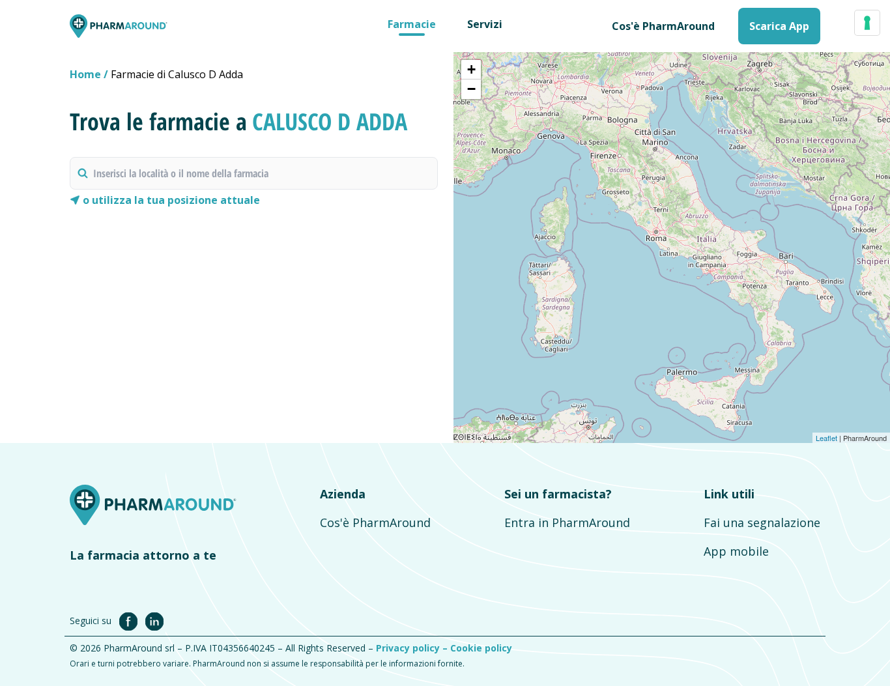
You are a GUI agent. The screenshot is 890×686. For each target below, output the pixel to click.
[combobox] (254, 173)
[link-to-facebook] (131, 620)
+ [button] (471, 69)
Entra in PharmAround (567, 522)
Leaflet (826, 438)
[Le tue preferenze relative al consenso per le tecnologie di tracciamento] (867, 22)
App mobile (736, 551)
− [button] (471, 89)
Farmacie (412, 24)
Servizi (484, 24)
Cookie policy (481, 648)
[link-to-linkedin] (154, 620)
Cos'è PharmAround (375, 522)
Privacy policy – (413, 648)
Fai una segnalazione (762, 522)
